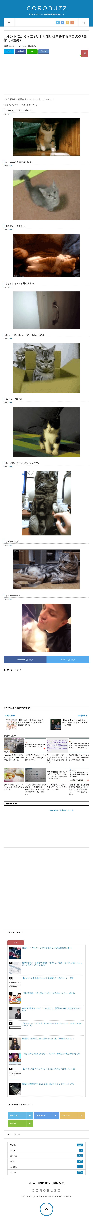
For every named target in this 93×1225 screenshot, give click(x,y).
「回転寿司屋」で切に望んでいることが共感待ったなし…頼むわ (48, 993)
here (10, 114)
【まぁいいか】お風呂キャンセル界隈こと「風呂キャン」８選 (47, 978)
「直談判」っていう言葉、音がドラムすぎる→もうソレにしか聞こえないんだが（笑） (52, 1024)
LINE (32, 51)
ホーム (32, 1183)
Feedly (13, 1123)
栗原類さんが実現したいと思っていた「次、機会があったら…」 (48, 1038)
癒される (32, 46)
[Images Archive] (84, 53)
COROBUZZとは (44, 1183)
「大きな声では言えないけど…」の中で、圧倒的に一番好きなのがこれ (51, 1054)
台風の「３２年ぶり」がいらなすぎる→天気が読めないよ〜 (46, 948)
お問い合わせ (58, 1183)
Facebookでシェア (25, 659)
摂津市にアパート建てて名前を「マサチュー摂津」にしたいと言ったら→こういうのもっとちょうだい (52, 964)
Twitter (9, 51)
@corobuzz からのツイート (62, 810)
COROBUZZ (47, 8)
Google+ (66, 1115)
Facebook (20, 51)
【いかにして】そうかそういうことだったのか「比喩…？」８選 (48, 1069)
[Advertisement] (46, 76)
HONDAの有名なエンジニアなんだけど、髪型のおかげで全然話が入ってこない (52, 1009)
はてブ (43, 51)
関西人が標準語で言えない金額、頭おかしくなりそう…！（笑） (48, 1084)
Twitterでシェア (68, 659)
